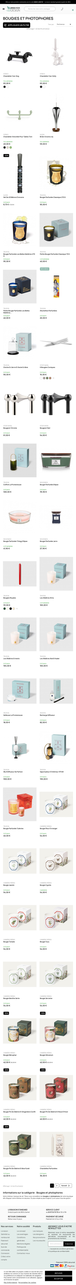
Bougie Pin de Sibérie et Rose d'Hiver (54, 1112)
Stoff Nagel (44, 365)
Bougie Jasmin (8, 885)
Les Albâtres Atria (47, 598)
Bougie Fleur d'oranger (48, 828)
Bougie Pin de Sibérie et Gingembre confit (19, 1112)
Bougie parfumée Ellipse (49, 485)
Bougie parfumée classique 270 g (53, 197)
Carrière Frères (46, 826)
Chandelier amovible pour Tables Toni (17, 137)
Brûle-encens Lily (46, 137)
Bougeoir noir (45, 428)
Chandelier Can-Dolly (48, 76)
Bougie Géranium (46, 1055)
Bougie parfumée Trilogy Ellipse (15, 541)
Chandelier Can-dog (11, 76)
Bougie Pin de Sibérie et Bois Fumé (16, 1168)
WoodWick (44, 482)
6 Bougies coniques (47, 367)
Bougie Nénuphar (10, 1055)
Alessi (42, 134)
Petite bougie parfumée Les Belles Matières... (16, 312)
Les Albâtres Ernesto (11, 658)
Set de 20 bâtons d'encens (13, 197)
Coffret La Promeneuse (12, 485)
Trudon (43, 195)
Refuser (58, 1273)
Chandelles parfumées (48, 1168)
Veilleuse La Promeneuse (13, 715)
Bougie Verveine (46, 998)
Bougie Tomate (9, 942)
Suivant (66, 1185)
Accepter (58, 1278)
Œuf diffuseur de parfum (13, 772)
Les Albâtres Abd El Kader (50, 658)
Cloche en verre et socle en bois (15, 367)
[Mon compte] (65, 9)
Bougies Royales (9, 598)
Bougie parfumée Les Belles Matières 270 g (19, 255)
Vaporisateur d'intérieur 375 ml (52, 772)
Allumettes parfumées (48, 311)
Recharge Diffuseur (47, 715)
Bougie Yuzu (44, 942)
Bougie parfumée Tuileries (13, 828)
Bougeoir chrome (10, 428)
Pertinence (64, 24)
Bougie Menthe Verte (11, 998)
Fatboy (5, 74)
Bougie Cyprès (45, 885)
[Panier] (72, 9)
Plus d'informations (10, 1282)
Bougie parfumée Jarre (48, 541)
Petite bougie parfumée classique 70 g (55, 254)
